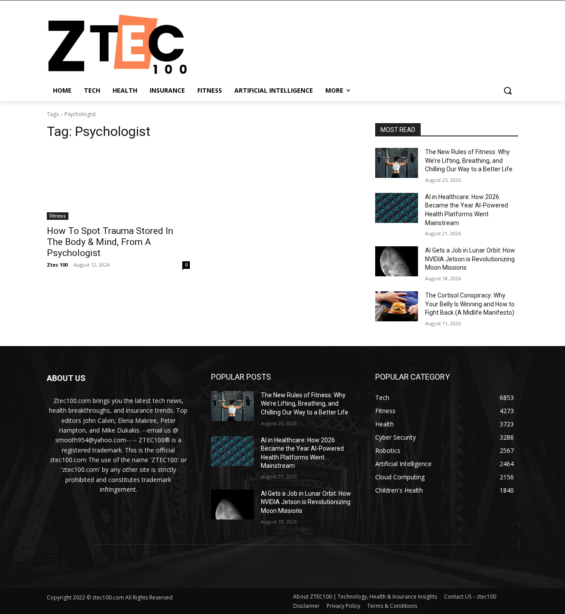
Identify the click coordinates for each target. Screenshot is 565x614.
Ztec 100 (57, 264)
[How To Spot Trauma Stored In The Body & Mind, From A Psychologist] (118, 184)
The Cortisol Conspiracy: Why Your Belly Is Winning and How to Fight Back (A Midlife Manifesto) (470, 304)
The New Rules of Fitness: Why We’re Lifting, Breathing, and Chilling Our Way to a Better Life (468, 160)
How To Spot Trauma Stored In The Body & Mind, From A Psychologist (110, 242)
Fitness (57, 216)
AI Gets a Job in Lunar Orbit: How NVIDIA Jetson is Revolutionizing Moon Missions (470, 259)
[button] (507, 90)
